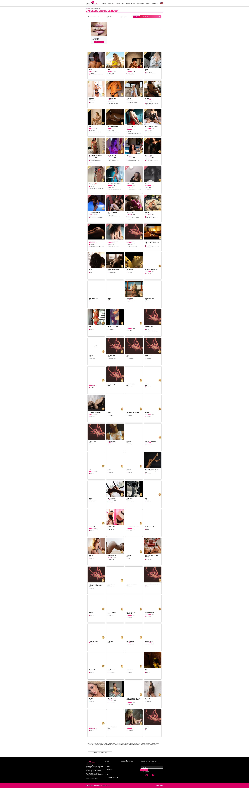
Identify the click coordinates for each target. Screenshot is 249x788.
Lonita (109, 298)
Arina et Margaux (149, 612)
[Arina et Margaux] (152, 595)
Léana (90, 727)
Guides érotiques (127, 761)
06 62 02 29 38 (149, 130)
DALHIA (91, 69)
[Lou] (152, 481)
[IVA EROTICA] (152, 81)
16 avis (96, 414)
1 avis (152, 185)
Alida (128, 355)
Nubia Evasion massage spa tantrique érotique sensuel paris (134, 699)
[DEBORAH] (96, 538)
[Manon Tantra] (96, 652)
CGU (108, 774)
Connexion (155, 3)
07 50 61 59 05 (149, 216)
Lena (90, 469)
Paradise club (130, 298)
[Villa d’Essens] (96, 224)
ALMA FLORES (130, 641)
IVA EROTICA (148, 98)
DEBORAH (91, 555)
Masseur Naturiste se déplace (121, 744)
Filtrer (136, 16)
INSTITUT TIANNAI (112, 212)
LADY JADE (130, 498)
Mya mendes (130, 269)
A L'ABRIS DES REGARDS (95, 155)
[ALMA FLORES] (134, 624)
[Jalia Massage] (115, 652)
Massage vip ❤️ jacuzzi (94, 183)
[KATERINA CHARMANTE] (134, 395)
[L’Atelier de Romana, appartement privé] (134, 109)
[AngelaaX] (134, 424)
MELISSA (147, 698)
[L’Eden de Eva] (96, 510)
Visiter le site (98, 41)
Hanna (109, 469)
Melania (147, 183)
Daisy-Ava (129, 555)
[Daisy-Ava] (134, 538)
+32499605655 (130, 131)
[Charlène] (96, 481)
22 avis (115, 185)
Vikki (90, 384)
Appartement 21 (112, 98)
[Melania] (152, 167)
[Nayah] (96, 252)
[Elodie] (115, 395)
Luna (109, 69)
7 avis (96, 528)
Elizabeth (129, 98)
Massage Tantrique (99, 744)
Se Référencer (140, 3)
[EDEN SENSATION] (115, 710)
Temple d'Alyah (92, 441)
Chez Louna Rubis (93, 298)
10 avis (115, 128)
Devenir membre (130, 3)
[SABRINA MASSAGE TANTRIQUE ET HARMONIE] (152, 224)
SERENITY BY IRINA (113, 126)
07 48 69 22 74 (92, 186)
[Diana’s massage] (134, 367)
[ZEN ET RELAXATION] (115, 309)
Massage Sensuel (155, 743)
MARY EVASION (112, 555)
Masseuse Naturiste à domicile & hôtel (148, 744)
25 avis (96, 157)
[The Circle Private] (96, 624)
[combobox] (97, 17)
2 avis (134, 157)
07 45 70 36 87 (149, 187)
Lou (146, 498)
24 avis (153, 128)
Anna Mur (91, 98)
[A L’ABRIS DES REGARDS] (96, 138)
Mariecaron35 (148, 355)
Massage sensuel (149, 298)
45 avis (96, 71)
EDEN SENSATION (112, 727)
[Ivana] (134, 309)
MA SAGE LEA (111, 355)
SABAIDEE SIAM (131, 241)
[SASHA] (96, 109)
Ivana (128, 326)
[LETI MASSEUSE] (115, 481)
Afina (128, 155)
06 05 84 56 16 (92, 244)
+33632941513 (130, 100)
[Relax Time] (115, 624)
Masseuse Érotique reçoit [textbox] (93, 16)
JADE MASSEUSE (112, 698)
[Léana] (96, 710)
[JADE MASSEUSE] (115, 681)
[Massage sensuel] (152, 281)
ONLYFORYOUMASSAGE (151, 126)
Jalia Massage (111, 669)
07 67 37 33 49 (111, 215)
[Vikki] (96, 367)
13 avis (96, 128)
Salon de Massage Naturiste (101, 745)
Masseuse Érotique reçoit (134, 744)
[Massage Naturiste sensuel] (134, 510)
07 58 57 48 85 (92, 130)
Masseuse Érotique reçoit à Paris (100, 752)
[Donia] (152, 52)
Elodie (109, 412)
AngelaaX (129, 441)
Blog (123, 3)
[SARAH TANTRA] (115, 138)
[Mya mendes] (134, 252)
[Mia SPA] (152, 367)
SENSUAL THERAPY (150, 441)
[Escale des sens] (152, 624)
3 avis (152, 214)
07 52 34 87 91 (130, 244)
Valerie (147, 412)
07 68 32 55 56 (92, 100)
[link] (99, 33)
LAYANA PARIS (130, 727)
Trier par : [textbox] (124, 16)
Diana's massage (131, 384)
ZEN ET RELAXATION (113, 326)
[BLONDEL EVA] (115, 510)
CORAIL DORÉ (130, 183)
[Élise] (152, 652)
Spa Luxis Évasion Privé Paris (152, 584)
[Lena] (96, 452)
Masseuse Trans (91, 745)
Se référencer (109, 769)
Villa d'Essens (92, 241)
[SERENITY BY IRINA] (115, 109)
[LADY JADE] (134, 481)
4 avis (134, 129)
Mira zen (147, 727)
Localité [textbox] (110, 16)
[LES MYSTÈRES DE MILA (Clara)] (152, 538)
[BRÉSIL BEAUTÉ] (115, 424)
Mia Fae (91, 355)
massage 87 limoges (132, 584)
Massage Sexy (91, 744)
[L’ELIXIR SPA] (152, 138)
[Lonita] (115, 281)
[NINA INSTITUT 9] (115, 595)
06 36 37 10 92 (111, 244)
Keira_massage (111, 384)
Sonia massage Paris (150, 526)
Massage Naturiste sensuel (133, 526)
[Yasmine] (134, 452)
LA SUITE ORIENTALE (94, 212)
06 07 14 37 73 (130, 73)
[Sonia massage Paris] (152, 510)
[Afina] (134, 138)
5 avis (152, 157)
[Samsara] (96, 681)
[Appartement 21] (115, 81)
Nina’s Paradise (130, 212)
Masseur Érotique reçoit (109, 744)
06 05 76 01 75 (92, 216)
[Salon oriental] (134, 652)
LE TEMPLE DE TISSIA (113, 241)
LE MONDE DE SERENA (95, 412)
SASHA (91, 126)
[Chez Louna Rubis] (96, 281)
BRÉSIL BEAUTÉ (112, 441)
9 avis (115, 71)
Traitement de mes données (112, 777)
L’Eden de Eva (92, 526)
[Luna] (115, 52)
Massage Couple (112, 743)
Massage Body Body (103, 743)
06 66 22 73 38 (111, 187)
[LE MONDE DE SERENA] (96, 395)
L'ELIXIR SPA (148, 155)
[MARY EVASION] (115, 538)
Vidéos (118, 3)
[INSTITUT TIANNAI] (115, 195)
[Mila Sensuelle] (115, 567)
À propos (108, 763)
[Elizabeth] (134, 81)
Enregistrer (144, 769)
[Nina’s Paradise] (134, 195)
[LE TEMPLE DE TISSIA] (115, 224)
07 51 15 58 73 (111, 130)
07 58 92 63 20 (130, 187)
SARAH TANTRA (112, 155)
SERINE (128, 69)
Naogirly (91, 612)
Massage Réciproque (145, 743)
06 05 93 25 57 (111, 101)
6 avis (134, 728)
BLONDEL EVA (111, 526)
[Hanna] (115, 452)
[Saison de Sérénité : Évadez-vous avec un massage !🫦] (152, 452)
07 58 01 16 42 (149, 101)
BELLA (90, 326)
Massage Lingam (120, 743)
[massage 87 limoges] (134, 567)
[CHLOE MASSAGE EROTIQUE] (134, 595)
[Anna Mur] (96, 81)
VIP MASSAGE (149, 326)
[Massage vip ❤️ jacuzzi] (96, 167)
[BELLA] (96, 309)
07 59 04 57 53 (111, 73)
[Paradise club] (134, 281)
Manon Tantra (92, 669)
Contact (108, 766)
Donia (146, 69)
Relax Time (110, 641)
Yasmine (129, 469)
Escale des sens (149, 641)
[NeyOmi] (152, 195)
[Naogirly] (96, 595)
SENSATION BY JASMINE (114, 183)
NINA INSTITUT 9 (112, 612)
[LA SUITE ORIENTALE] (96, 195)
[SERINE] (134, 52)
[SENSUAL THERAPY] (152, 424)
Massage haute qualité (113, 269)
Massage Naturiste (129, 743)
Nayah (90, 269)
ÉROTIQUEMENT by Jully (151, 269)
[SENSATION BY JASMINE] (115, 167)
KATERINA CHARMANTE (133, 412)
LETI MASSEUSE (112, 498)
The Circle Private (93, 641)
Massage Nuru (137, 743)
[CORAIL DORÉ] (134, 167)
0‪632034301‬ (130, 216)
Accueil (104, 3)
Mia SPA (147, 384)
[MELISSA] (152, 681)
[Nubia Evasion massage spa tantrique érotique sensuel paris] (134, 681)
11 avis (134, 71)
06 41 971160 (148, 245)
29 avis (134, 615)
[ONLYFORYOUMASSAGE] (152, 109)
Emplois (148, 3)
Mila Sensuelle (111, 584)
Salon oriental (130, 669)
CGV (108, 771)
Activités (110, 3)
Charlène (91, 498)
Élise (146, 669)
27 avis (115, 242)
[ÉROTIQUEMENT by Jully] (152, 252)
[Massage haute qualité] (115, 252)
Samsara (91, 698)
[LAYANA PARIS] (134, 710)
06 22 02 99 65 (92, 73)
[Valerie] (152, 395)
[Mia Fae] (96, 353)
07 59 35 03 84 (149, 72)
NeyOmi (147, 212)
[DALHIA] (96, 52)
